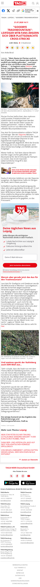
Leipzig (11, 17)
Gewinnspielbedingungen (20, 581)
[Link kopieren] (18, 10)
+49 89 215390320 (26, 540)
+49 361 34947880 (6, 521)
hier (2, 326)
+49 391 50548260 (6, 556)
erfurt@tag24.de (6, 523)
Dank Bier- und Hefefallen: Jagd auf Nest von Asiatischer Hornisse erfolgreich (18, 444)
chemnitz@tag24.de (26, 500)
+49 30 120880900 (6, 498)
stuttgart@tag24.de (26, 523)
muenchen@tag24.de (27, 543)
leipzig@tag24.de (25, 512)
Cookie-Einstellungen (20, 583)
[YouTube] (29, 476)
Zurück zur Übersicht (30, 460)
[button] (37, 3)
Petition (29, 66)
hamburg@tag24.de (7, 546)
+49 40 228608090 (6, 544)
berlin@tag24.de (6, 500)
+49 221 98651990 (26, 533)
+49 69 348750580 (6, 533)
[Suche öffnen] (33, 3)
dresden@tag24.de (6, 512)
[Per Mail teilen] (13, 10)
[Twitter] (11, 476)
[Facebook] (17, 476)
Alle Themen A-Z (20, 567)
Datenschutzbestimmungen (11, 271)
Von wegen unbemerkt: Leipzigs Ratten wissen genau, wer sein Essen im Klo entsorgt (19, 452)
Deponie (22, 134)
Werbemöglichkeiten (20, 565)
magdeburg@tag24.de (7, 558)
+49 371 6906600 (25, 498)
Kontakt (20, 570)
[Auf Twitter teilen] (8, 10)
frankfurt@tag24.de (7, 535)
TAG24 (3, 17)
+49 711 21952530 (26, 521)
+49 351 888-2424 (6, 510)
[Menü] (2, 3)
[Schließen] (37, 11)
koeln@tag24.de (25, 535)
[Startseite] (20, 3)
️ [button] (7, 47)
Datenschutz (20, 575)
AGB (20, 578)
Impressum (20, 573)
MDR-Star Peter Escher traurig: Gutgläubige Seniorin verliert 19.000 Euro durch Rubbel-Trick (24, 171)
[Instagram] (23, 476)
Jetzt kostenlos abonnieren (20, 265)
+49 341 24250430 (26, 510)
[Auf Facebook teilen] (3, 10)
